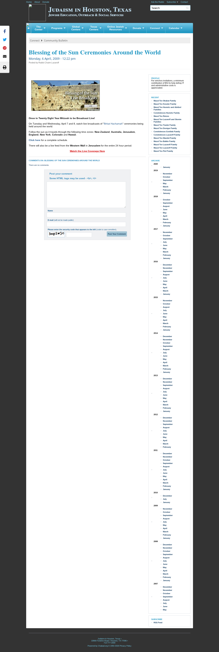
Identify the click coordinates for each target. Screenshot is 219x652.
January (166, 167)
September (168, 180)
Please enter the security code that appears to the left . (82, 229)
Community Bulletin (56, 40)
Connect (155, 28)
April (165, 216)
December (167, 265)
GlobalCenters (75, 28)
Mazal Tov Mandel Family (165, 138)
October (166, 177)
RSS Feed (158, 623)
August (166, 206)
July (165, 242)
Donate (45, 2)
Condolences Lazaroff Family (167, 135)
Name (50, 211)
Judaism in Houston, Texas (89, 10)
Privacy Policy (125, 646)
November (167, 174)
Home (29, 2)
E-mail (61, 220)
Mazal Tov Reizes (161, 116)
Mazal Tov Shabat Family (165, 101)
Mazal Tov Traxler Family (165, 125)
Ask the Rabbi (157, 2)
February (167, 190)
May (164, 183)
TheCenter (38, 28)
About (37, 2)
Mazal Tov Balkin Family (164, 141)
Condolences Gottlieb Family (167, 132)
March (165, 187)
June (165, 209)
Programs (56, 28)
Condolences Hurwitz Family (167, 113)
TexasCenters (93, 28)
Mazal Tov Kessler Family (165, 104)
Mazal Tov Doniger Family (165, 128)
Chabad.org (103, 646)
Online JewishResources (115, 28)
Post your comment (60, 173)
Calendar (174, 28)
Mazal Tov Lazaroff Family (165, 145)
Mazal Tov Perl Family (163, 151)
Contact (184, 2)
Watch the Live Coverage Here (87, 151)
